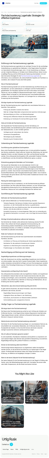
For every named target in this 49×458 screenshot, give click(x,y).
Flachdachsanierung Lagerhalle (30, 76)
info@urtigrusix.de (24, 449)
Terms (42, 453)
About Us (33, 453)
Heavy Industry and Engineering (13, 12)
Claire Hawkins (5, 24)
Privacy (38, 453)
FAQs (16, 449)
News (5, 12)
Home (2, 12)
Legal (45, 453)
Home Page (6, 449)
